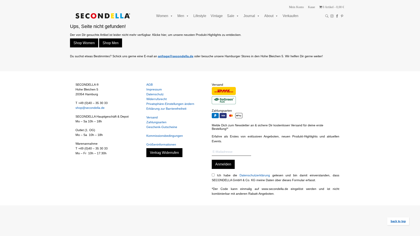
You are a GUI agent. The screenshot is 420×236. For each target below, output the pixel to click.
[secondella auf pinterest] (342, 16)
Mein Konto (296, 7)
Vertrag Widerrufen (164, 152)
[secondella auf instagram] (332, 16)
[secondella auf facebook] (337, 16)
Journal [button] (249, 16)
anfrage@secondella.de (175, 56)
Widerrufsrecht (156, 99)
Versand (152, 117)
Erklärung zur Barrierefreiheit (166, 108)
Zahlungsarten (156, 122)
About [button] (268, 16)
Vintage (217, 16)
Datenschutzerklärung (255, 175)
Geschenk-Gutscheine (161, 127)
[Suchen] (327, 16)
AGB (149, 84)
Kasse (311, 7)
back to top (398, 221)
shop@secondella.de (90, 107)
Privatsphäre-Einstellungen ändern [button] (170, 104)
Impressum (154, 89)
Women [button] (162, 16)
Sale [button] (230, 16)
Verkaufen (290, 16)
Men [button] (180, 16)
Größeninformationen (161, 144)
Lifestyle (199, 16)
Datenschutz (155, 94)
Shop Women (84, 43)
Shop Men (111, 43)
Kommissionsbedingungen (164, 135)
